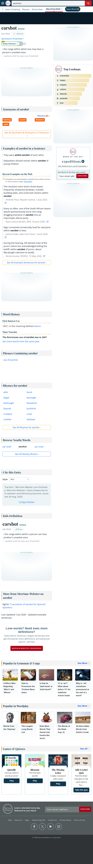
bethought (8, 403)
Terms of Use (79, 820)
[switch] (12, 44)
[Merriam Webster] (73, 151)
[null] (82, 161)
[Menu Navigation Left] (2, 9)
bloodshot (32, 403)
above (37, 326)
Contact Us (53, 820)
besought (31, 397)
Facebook (34, 826)
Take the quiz (81, 790)
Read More (28, 181)
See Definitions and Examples (72, 166)
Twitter (42, 826)
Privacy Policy (66, 820)
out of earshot (10, 359)
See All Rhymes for (26, 427)
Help (10, 820)
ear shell (6, 446)
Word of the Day (73, 157)
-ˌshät (17, 529)
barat (29, 392)
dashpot (31, 419)
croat (29, 413)
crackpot (7, 413)
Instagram (58, 826)
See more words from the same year (21, 341)
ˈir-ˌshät (17, 33)
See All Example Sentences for (26, 262)
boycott (7, 408)
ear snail (39, 446)
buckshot (31, 408)
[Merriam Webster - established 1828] (8, 3)
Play (12, 781)
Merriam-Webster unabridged (26, 648)
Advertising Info (39, 820)
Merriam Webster (7, 809)
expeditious (71, 161)
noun (21, 28)
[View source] (6, 202)
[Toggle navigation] (2, 3)
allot (5, 392)
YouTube (50, 826)
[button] (54, 9)
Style (5, 479)
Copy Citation (27, 502)
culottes (7, 419)
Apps (27, 820)
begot (6, 397)
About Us (19, 820)
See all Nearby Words (26, 454)
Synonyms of (11, 38)
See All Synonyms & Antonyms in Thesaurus (26, 132)
